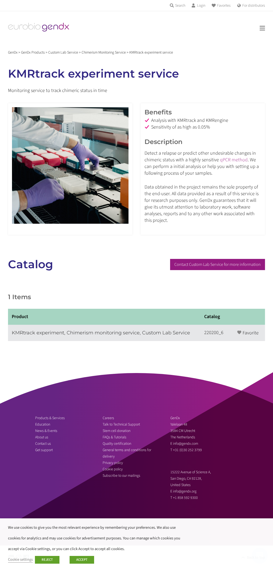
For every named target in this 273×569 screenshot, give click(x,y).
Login (201, 5)
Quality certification (117, 443)
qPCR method (234, 160)
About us (41, 437)
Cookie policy (113, 469)
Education (42, 424)
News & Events (46, 431)
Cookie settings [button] (20, 559)
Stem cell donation (116, 431)
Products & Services (50, 418)
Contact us (43, 443)
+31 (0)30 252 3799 (188, 450)
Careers (108, 418)
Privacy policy (113, 463)
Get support (44, 450)
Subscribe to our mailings (121, 475)
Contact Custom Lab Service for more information (217, 264)
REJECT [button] (47, 559)
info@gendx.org (184, 491)
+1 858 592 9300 (185, 497)
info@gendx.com (185, 443)
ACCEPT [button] (81, 559)
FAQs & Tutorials (114, 437)
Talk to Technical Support (121, 424)
